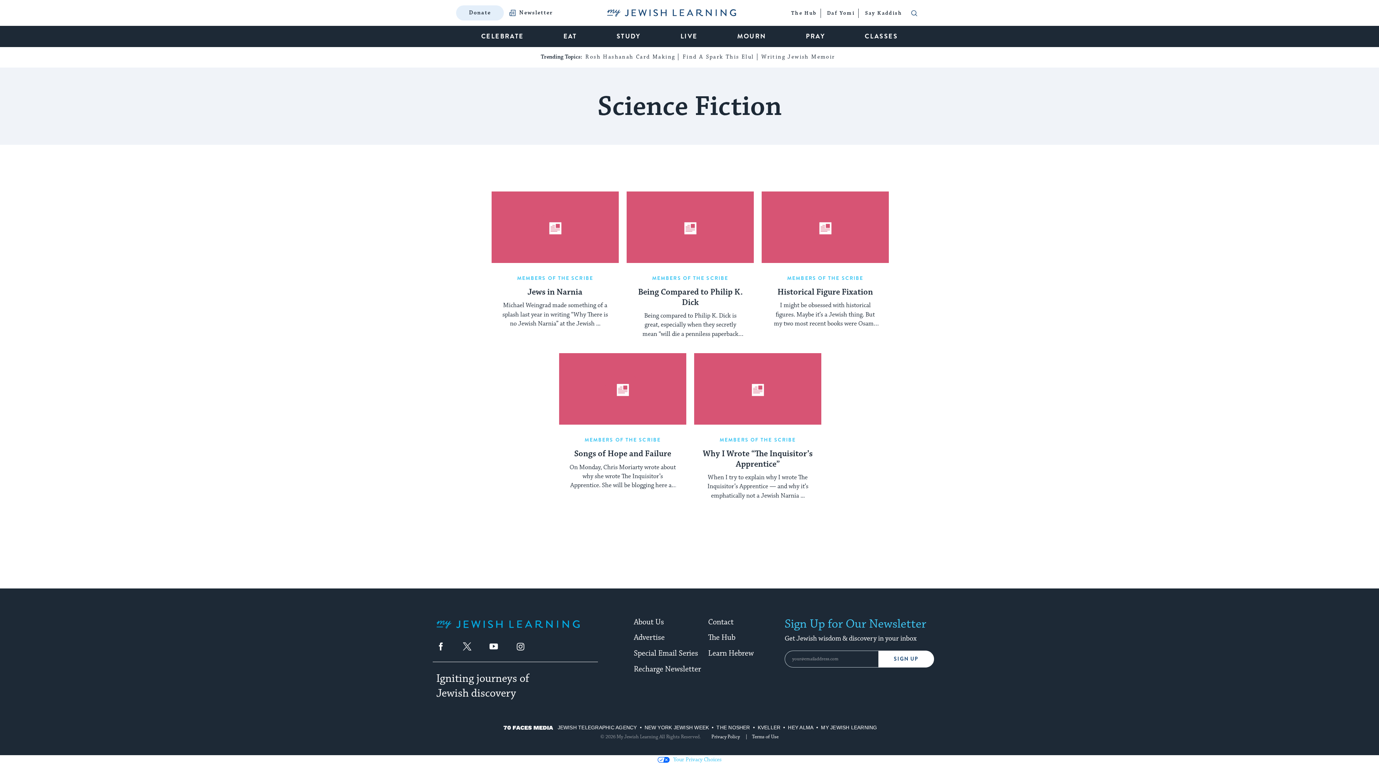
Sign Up (906, 659)
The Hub (721, 637)
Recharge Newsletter (667, 669)
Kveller (769, 727)
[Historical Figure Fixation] (825, 227)
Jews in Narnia (555, 292)
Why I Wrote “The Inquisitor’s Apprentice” (758, 459)
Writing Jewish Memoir (798, 57)
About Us (649, 622)
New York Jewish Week (677, 727)
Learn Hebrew (731, 653)
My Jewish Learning (849, 727)
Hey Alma (800, 727)
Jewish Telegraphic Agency (597, 727)
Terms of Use (765, 737)
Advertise (649, 637)
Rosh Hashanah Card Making (630, 57)
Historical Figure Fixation (825, 292)
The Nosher (733, 727)
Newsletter (536, 13)
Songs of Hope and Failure (622, 454)
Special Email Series (666, 653)
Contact (721, 622)
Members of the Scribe (555, 278)
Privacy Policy (725, 737)
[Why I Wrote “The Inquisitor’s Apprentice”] (758, 389)
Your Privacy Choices (697, 759)
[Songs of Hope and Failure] (623, 389)
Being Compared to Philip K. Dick (690, 297)
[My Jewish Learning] (508, 630)
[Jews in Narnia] (555, 227)
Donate (480, 12)
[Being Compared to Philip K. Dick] (690, 227)
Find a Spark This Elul (718, 57)
